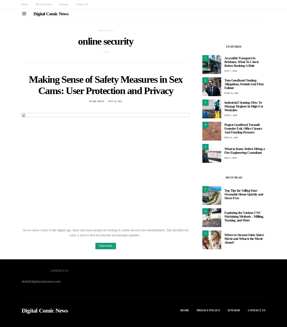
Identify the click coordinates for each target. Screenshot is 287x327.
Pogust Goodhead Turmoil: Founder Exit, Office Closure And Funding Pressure (243, 128)
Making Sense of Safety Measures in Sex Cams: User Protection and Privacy (106, 85)
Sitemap (63, 4)
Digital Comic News (50, 13)
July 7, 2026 (230, 71)
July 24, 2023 (115, 101)
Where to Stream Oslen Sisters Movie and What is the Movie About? (244, 238)
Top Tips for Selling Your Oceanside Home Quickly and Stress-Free (243, 194)
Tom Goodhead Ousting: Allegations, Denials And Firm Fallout (244, 84)
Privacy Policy (44, 4)
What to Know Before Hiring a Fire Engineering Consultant (244, 150)
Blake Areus (96, 101)
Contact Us (82, 4)
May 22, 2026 (231, 137)
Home (25, 4)
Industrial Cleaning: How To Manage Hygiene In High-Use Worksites (243, 106)
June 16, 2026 (231, 93)
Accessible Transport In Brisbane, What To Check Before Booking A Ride (241, 61)
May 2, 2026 (230, 158)
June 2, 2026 (230, 115)
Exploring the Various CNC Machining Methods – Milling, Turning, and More (244, 216)
